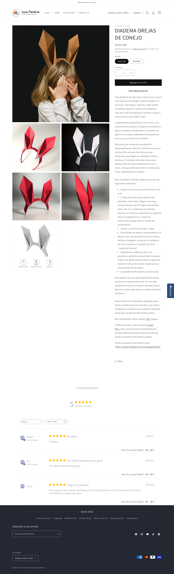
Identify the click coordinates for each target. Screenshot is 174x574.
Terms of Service (101, 518)
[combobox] (31, 421)
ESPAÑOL (137, 61)
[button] (48, 13)
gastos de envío (140, 49)
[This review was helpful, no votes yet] (146, 450)
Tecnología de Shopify (37, 568)
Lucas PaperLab (23, 568)
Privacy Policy (85, 518)
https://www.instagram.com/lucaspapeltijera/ (138, 346)
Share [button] (120, 361)
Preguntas (57, 518)
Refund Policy (71, 518)
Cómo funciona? (43, 518)
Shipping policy (117, 518)
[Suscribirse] (58, 534)
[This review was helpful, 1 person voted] (146, 501)
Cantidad (118, 67)
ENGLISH (122, 61)
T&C (148, 319)
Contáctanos (132, 518)
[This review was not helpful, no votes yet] (151, 450)
